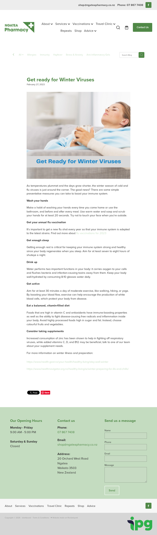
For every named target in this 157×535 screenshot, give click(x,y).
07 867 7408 (65, 432)
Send (112, 490)
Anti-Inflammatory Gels (98, 54)
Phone (108, 442)
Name (108, 430)
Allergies (31, 54)
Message (109, 465)
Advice (89, 30)
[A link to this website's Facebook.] (148, 5)
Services (61, 23)
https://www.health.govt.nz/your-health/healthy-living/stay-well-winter (67, 362)
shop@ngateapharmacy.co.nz (96, 5)
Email (107, 454)
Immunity (45, 54)
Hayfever (57, 54)
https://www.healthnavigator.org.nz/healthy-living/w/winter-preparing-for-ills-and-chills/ (78, 369)
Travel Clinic (104, 23)
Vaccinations (82, 23)
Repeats (66, 30)
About (46, 23)
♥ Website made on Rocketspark (64, 517)
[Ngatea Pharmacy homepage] (19, 27)
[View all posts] (13, 55)
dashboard (26, 517)
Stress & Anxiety (74, 54)
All (20, 54)
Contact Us (143, 27)
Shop (78, 30)
